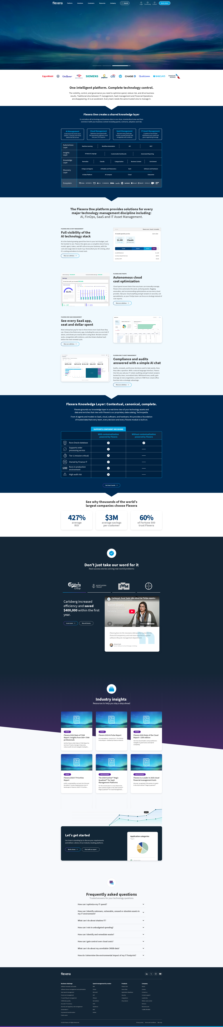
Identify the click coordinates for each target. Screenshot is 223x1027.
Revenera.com (145, 1006)
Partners (144, 1004)
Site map (159, 1022)
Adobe (94, 1012)
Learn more (103, 48)
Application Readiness (127, 992)
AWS (94, 1004)
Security (124, 995)
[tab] (97, 66)
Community (147, 4)
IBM (94, 986)
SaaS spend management (67, 992)
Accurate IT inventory (66, 1004)
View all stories (86, 623)
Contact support (146, 995)
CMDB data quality (66, 1001)
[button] (111, 904)
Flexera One (125, 986)
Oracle (94, 989)
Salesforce (95, 1006)
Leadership (145, 998)
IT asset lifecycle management (69, 998)
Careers (144, 989)
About (143, 986)
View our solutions (69, 256)
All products (125, 1001)
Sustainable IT (64, 1009)
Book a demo (164, 3)
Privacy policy (139, 1022)
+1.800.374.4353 (146, 1009)
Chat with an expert (91, 849)
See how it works (110, 485)
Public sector (64, 1015)
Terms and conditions (150, 1022)
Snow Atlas (124, 989)
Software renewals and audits (68, 986)
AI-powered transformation (68, 1012)
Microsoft (95, 992)
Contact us (116, 48)
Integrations (125, 998)
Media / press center (147, 1001)
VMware (95, 998)
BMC (94, 1009)
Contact (154, 4)
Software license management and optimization (73, 989)
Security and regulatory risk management (71, 1006)
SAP (94, 995)
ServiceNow (96, 1001)
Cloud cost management (67, 995)
